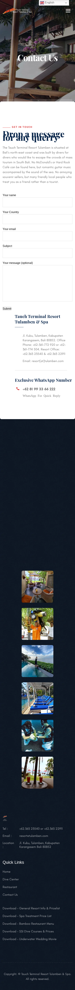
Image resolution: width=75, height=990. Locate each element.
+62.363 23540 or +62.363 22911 (41, 829)
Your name (9, 195)
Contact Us (10, 895)
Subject (7, 245)
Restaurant (10, 887)
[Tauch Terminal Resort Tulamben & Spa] (17, 10)
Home (6, 872)
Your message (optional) (18, 262)
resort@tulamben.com (33, 836)
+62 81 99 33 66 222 (39, 389)
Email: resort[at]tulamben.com (43, 361)
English (49, 2)
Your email (9, 229)
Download (9, 908)
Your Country (11, 212)
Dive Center (11, 879)
